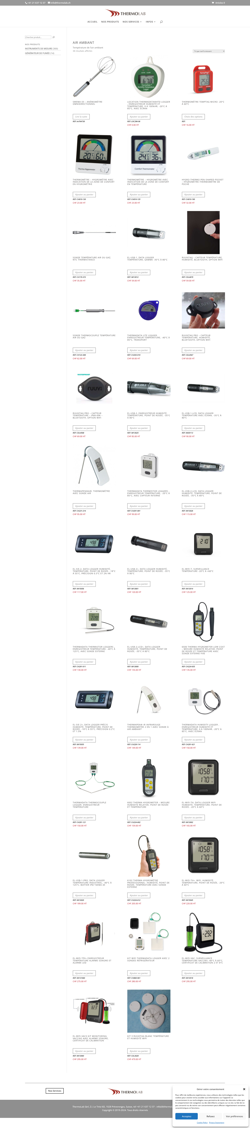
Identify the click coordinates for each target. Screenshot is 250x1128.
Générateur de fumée (37, 53)
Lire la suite (81, 116)
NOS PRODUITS (110, 22)
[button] (244, 1089)
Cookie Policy (202, 1122)
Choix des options (193, 116)
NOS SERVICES (131, 22)
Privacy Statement (216, 1122)
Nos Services (54, 1090)
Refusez (211, 1116)
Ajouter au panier (139, 116)
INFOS (149, 22)
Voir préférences (234, 1116)
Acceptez (186, 1116)
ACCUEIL (93, 22)
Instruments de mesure (38, 48)
